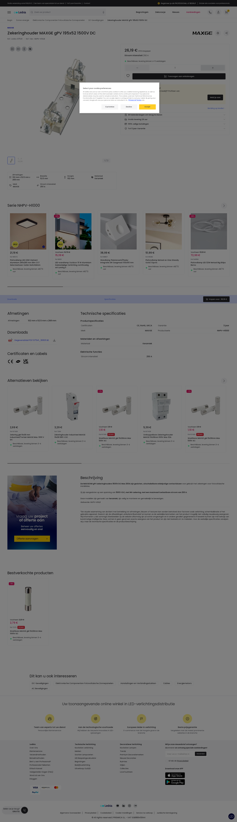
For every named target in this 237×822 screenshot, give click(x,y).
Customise (109, 107)
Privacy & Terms (134, 100)
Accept (147, 107)
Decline (129, 107)
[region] (119, 97)
